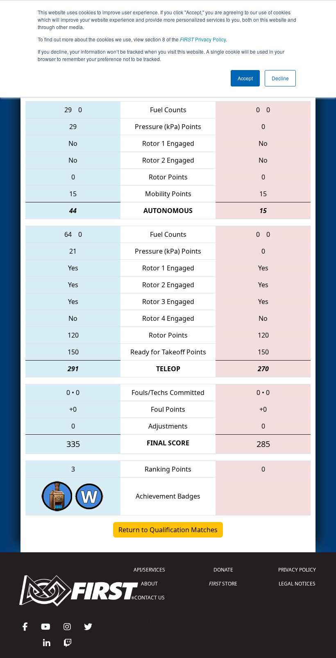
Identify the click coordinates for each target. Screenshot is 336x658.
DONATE (223, 569)
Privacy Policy (203, 39)
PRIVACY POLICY (297, 569)
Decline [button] (280, 78)
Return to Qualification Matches (168, 529)
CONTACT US (149, 597)
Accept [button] (245, 78)
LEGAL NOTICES (297, 583)
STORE (223, 583)
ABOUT (149, 583)
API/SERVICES (149, 569)
